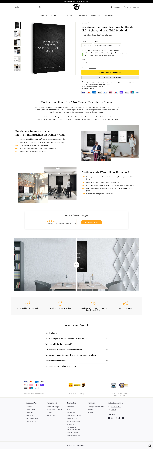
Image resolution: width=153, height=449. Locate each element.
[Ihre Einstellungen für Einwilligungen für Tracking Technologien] (150, 446)
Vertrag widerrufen (73, 436)
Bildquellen (71, 424)
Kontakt (49, 413)
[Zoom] (48, 48)
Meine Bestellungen (53, 407)
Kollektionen (30, 410)
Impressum (70, 407)
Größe (83, 41)
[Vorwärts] (17, 73)
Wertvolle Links (31, 421)
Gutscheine (109, 15)
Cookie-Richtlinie (72, 433)
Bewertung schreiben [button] (91, 222)
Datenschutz (71, 413)
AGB (68, 410)
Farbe (96, 41)
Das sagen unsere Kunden (96, 407)
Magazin (90, 413)
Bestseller (43, 15)
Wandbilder (56, 15)
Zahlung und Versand (74, 415)
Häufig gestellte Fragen (54, 410)
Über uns (29, 407)
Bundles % (83, 15)
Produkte (70, 15)
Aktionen (90, 410)
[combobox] (28, 7)
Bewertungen (96, 15)
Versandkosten (92, 68)
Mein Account (51, 415)
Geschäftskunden (32, 418)
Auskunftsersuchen (73, 421)
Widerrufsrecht (72, 418)
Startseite (84, 23)
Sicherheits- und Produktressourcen (73, 428)
